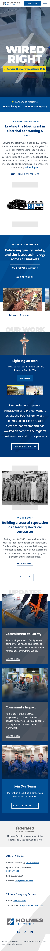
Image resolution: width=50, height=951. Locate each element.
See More (25, 378)
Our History (25, 563)
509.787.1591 (12, 871)
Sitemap (38, 941)
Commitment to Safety (23, 633)
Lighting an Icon (25, 360)
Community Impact (21, 707)
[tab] (15, 390)
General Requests (13, 106)
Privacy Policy (27, 941)
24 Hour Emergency (36, 106)
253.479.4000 (32, 862)
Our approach (25, 277)
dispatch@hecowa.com (31, 905)
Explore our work (25, 446)
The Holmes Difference (25, 174)
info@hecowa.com (24, 880)
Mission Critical (19, 315)
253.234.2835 (19, 900)
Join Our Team (25, 786)
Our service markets (25, 267)
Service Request (32, 3)
